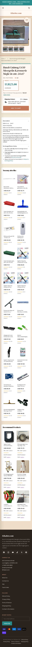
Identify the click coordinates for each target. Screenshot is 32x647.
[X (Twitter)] (21, 552)
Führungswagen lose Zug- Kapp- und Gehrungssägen (23, 445)
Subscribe (7, 623)
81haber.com (16, 13)
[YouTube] (13, 552)
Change (25, 99)
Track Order (5, 587)
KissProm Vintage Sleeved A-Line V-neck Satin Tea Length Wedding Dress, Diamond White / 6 (23, 475)
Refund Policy (6, 596)
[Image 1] (5, 49)
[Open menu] (3, 8)
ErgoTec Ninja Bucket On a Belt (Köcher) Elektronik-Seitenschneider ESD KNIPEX (9, 360)
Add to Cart (16, 108)
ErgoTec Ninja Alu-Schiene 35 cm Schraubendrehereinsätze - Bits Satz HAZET (9, 286)
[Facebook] (4, 552)
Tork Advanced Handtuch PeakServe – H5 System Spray (9, 385)
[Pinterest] (26, 552)
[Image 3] (16, 49)
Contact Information (8, 609)
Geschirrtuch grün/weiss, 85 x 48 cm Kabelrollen (22, 187)
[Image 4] (21, 49)
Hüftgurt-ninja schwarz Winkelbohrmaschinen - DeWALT (22, 410)
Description (6, 121)
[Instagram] (8, 552)
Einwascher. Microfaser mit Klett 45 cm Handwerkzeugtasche (22, 311)
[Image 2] (10, 49)
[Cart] (29, 8)
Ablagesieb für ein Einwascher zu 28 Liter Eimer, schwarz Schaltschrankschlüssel (9, 336)
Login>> (8, 457)
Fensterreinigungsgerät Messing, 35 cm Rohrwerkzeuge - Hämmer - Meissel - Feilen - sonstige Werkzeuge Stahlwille (9, 410)
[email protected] (16, 157)
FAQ (3, 584)
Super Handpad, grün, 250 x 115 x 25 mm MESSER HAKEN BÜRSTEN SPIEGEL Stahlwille (9, 261)
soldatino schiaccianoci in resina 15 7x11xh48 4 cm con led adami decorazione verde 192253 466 (9, 505)
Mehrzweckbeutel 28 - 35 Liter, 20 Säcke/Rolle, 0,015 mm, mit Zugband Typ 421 (9, 237)
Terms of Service (6, 602)
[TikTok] (17, 552)
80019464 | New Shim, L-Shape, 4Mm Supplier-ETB (23, 505)
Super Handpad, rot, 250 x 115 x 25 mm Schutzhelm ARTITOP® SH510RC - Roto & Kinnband (9, 212)
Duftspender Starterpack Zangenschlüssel (21, 237)
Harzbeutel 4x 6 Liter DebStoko (22, 360)
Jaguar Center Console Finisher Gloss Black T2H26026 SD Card (8, 445)
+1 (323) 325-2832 (7, 565)
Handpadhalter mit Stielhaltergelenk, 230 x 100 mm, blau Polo (22, 212)
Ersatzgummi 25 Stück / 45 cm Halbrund (21, 385)
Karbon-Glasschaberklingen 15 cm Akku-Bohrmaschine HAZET (22, 336)
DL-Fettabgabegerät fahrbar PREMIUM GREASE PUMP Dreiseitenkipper (8, 475)
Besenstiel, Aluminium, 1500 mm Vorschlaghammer (9, 187)
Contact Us (5, 581)
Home (3, 58)
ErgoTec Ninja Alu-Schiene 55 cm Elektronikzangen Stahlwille (21, 286)
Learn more (6, 95)
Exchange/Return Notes (10, 146)
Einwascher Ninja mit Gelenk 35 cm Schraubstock (9, 311)
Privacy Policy (6, 599)
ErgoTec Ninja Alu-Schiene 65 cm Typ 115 (22, 261)
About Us (4, 577)
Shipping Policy (6, 606)
